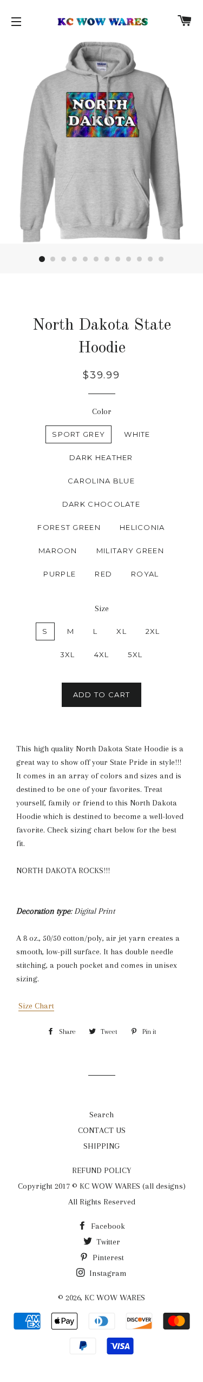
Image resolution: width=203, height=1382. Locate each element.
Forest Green (69, 527)
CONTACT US (102, 1130)
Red (103, 573)
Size (102, 608)
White (137, 434)
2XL (153, 631)
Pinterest (107, 1257)
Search (101, 1114)
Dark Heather (101, 457)
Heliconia (142, 527)
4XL (101, 654)
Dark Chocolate (101, 504)
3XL (67, 654)
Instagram (107, 1273)
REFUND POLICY (101, 1170)
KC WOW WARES (114, 1297)
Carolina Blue (101, 480)
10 (139, 259)
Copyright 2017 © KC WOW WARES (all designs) (102, 1186)
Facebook (107, 1226)
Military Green (130, 550)
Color (102, 411)
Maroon (57, 550)
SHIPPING (101, 1146)
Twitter (107, 1242)
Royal (145, 573)
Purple (59, 573)
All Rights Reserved (101, 1202)
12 (161, 259)
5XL (135, 654)
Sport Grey (78, 434)
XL (121, 631)
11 (150, 259)
